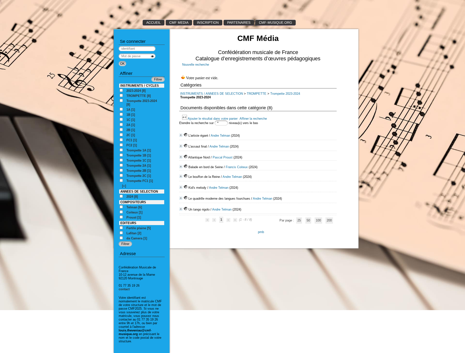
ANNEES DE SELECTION (139, 191)
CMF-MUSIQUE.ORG (275, 22)
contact (124, 289)
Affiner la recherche (253, 118)
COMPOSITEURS (133, 202)
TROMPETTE (257, 93)
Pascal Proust (222, 157)
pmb (261, 232)
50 (308, 220)
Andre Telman (220, 135)
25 (299, 220)
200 (329, 220)
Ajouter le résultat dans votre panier (213, 118)
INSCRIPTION (208, 22)
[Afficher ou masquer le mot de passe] (152, 56)
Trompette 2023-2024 (285, 93)
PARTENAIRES (238, 22)
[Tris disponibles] (185, 118)
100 (318, 220)
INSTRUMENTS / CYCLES (139, 85)
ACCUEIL (153, 22)
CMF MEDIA (178, 22)
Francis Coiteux (237, 167)
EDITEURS (128, 223)
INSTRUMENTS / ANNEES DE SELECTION (211, 93)
